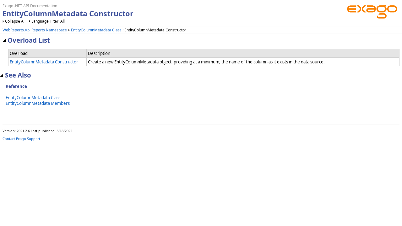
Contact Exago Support (21, 138)
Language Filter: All (48, 21)
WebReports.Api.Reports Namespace (35, 30)
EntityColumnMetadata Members (38, 103)
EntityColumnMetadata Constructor (44, 62)
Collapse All (15, 21)
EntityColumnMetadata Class (96, 30)
